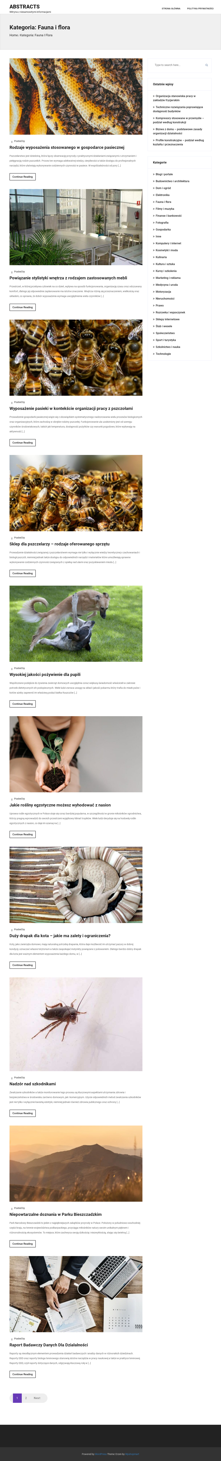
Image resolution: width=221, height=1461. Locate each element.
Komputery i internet (168, 243)
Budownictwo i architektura (172, 181)
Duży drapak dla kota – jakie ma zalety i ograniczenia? (59, 935)
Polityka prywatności (200, 8)
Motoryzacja (163, 291)
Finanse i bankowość (169, 215)
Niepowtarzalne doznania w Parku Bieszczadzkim (55, 1214)
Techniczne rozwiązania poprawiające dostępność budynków (178, 109)
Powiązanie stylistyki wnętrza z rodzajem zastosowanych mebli (68, 278)
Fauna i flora (163, 202)
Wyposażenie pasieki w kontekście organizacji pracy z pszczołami (71, 408)
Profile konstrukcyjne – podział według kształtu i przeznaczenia (178, 142)
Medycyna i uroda (167, 284)
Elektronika (163, 195)
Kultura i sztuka (165, 264)
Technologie (163, 353)
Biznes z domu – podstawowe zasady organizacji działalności (177, 131)
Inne (158, 236)
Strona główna (171, 8)
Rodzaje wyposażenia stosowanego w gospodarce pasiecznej (66, 147)
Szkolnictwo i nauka (168, 347)
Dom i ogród (163, 188)
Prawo (160, 305)
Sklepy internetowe (168, 319)
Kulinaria (161, 257)
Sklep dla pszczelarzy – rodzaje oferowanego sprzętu (59, 544)
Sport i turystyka (166, 340)
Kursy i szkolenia (166, 271)
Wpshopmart (132, 1454)
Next (37, 1398)
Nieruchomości (165, 298)
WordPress (101, 1454)
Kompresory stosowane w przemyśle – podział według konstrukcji (178, 120)
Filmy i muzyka (165, 208)
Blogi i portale (164, 174)
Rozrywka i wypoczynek (170, 312)
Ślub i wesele (164, 326)
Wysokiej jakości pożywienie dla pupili (44, 674)
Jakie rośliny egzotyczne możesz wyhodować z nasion (60, 805)
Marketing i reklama (168, 278)
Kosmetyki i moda (167, 250)
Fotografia (162, 222)
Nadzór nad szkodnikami (32, 1084)
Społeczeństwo (165, 333)
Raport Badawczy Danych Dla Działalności (48, 1345)
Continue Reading (22, 176)
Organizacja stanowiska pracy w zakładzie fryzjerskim (174, 98)
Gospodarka (163, 229)
